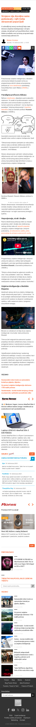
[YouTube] (13, 710)
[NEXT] (33, 399)
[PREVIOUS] (29, 399)
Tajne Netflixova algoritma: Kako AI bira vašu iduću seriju (24, 669)
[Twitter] (7, 48)
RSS (10, 715)
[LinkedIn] (27, 710)
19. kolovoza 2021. (11, 463)
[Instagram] (23, 710)
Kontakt (22, 720)
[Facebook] (3, 48)
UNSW (24, 88)
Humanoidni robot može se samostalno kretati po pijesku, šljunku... (15, 381)
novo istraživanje (15, 85)
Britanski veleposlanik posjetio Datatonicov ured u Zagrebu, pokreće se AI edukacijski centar (23, 656)
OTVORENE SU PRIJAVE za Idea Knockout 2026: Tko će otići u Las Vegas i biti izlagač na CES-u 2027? (24, 562)
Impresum (27, 718)
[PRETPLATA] (32, 695)
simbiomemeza (5, 11)
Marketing (14, 720)
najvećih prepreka (23, 226)
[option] (18, 429)
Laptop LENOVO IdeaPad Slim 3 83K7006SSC (15, 431)
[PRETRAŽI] (33, 586)
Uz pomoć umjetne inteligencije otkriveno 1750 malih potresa (23, 614)
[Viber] (15, 48)
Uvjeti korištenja (19, 715)
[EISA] (18, 703)
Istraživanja (17, 8)
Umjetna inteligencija (7, 8)
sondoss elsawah (14, 11)
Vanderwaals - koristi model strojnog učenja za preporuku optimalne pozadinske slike (17, 391)
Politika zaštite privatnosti (13, 718)
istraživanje (11, 98)
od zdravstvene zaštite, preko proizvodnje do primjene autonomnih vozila (16, 232)
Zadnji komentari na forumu (14, 458)
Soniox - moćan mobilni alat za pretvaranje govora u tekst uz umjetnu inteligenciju (24, 641)
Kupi (32, 454)
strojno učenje (26, 8)
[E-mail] (19, 48)
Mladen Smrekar (12, 40)
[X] (18, 710)
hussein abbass (25, 11)
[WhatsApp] (11, 48)
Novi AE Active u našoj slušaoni (14, 531)
